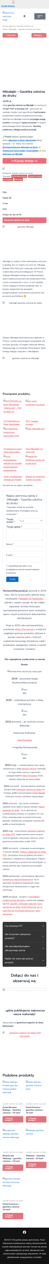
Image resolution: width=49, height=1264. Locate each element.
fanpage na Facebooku (31, 598)
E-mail (9, 555)
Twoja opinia (14, 527)
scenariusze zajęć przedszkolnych (18, 879)
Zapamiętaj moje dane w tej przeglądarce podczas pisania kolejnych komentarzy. (22, 569)
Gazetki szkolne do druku (22, 173)
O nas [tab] (5, 203)
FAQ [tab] (5, 209)
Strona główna (9, 26)
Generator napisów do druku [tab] (17, 220)
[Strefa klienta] (13, 2)
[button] (24, 16)
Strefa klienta (8, 6)
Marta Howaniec (29, 775)
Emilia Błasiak (38, 793)
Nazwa (9, 544)
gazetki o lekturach (19, 903)
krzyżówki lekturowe (24, 910)
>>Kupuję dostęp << (24, 161)
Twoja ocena (10, 520)
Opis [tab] (5, 192)
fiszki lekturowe (28, 907)
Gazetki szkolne (29, 768)
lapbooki (32, 903)
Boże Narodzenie (19, 176)
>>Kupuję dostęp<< (9, 1119)
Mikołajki (18, 179)
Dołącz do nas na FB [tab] (12, 214)
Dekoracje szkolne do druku (28, 789)
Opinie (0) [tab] (7, 197)
